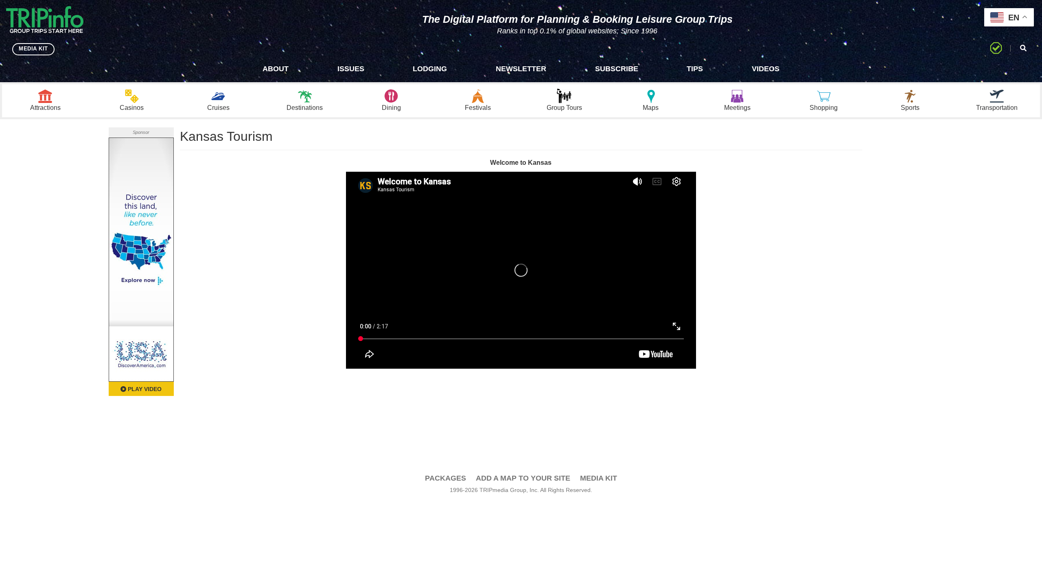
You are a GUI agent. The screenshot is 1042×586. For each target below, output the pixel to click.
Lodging (430, 69)
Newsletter (521, 69)
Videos (765, 69)
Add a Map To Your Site (523, 478)
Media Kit (598, 478)
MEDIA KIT (33, 49)
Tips (695, 69)
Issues (350, 69)
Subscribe (616, 69)
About (276, 69)
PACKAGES (445, 478)
